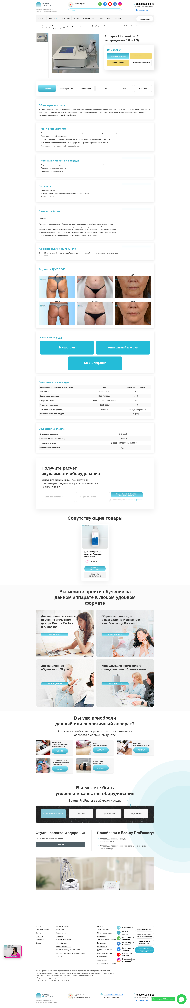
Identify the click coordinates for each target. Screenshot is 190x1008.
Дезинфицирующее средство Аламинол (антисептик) (93, 554)
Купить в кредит (118, 63)
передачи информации (135, 500)
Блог (109, 18)
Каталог (40, 18)
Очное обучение (103, 929)
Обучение (52, 18)
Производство (88, 18)
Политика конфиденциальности (68, 950)
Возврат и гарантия (63, 939)
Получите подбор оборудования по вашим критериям (145, 950)
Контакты (118, 18)
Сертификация (61, 943)
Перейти (60, 844)
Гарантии (143, 88)
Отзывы (76, 18)
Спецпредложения (42, 929)
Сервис (100, 18)
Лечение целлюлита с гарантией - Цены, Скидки (119, 26)
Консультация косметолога (106, 939)
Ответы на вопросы (63, 946)
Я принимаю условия (128, 500)
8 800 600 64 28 (145, 4)
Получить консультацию (145, 18)
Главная (38, 26)
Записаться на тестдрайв (141, 63)
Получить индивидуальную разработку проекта (127, 495)
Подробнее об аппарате (95, 569)
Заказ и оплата (61, 933)
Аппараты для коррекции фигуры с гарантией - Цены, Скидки (81, 26)
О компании (65, 18)
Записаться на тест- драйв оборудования (144, 935)
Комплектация (85, 88)
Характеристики (66, 88)
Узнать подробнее (55, 634)
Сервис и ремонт (62, 926)
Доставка (104, 88)
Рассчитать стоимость (60, 751)
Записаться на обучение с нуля (145, 942)
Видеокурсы (101, 936)
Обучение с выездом (104, 933)
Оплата (124, 88)
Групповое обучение (104, 950)
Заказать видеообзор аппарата (144, 928)
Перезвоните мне (142, 10)
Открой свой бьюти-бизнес (106, 963)
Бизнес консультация (104, 953)
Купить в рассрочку (140, 56)
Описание (47, 88)
